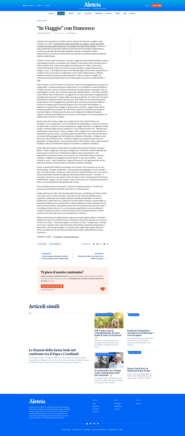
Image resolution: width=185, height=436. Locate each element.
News (79, 13)
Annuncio (117, 409)
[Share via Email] (104, 244)
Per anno (138, 404)
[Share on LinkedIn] (97, 244)
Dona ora (155, 5)
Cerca (48, 5)
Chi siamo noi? (76, 430)
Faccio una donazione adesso (51, 286)
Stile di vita (88, 13)
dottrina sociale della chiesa (104, 315)
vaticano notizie (42, 21)
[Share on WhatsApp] (108, 244)
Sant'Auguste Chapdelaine (99, 8)
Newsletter (117, 404)
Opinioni (71, 13)
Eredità (117, 13)
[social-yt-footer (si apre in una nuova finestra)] (87, 424)
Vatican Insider (58, 33)
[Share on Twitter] (101, 244)
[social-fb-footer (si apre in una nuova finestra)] (91, 424)
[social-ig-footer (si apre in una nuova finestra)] (98, 424)
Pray (59, 13)
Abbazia (132, 13)
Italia (125, 13)
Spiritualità (98, 13)
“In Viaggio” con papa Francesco (66, 237)
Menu (51, 13)
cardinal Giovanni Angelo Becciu (105, 355)
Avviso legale (86, 430)
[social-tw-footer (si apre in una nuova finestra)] (94, 424)
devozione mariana (134, 352)
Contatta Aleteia (112, 430)
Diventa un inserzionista (99, 430)
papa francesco (133, 315)
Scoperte (108, 13)
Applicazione (118, 406)
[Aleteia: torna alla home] (92, 4)
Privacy (121, 430)
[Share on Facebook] (94, 244)
